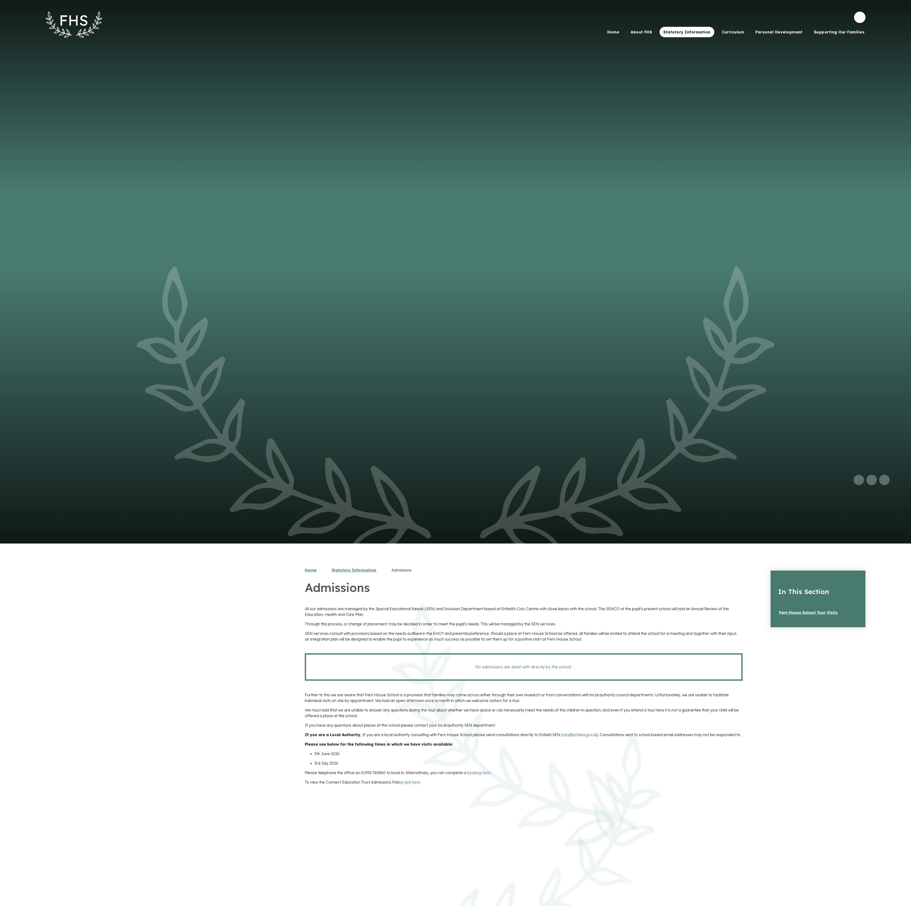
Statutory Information (354, 570)
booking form (479, 772)
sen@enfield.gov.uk (579, 734)
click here (412, 782)
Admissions (401, 570)
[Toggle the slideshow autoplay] (884, 480)
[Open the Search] (859, 17)
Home (310, 570)
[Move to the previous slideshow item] (859, 480)
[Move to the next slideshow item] (871, 480)
